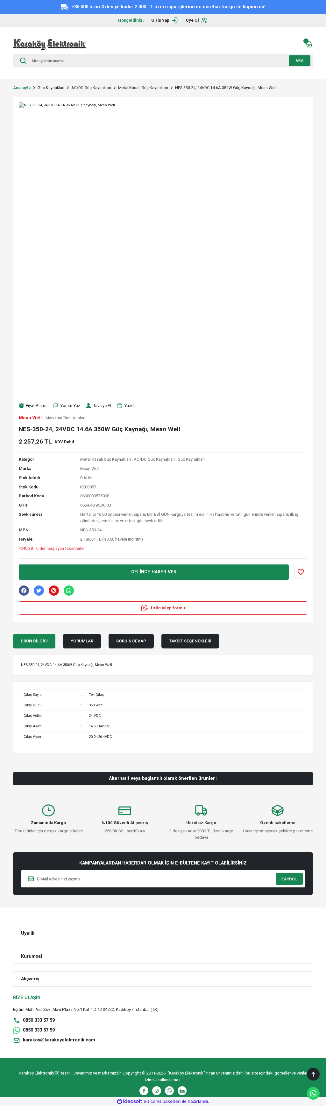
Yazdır (130, 405)
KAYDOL (289, 879)
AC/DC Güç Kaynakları (154, 459)
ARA (299, 60)
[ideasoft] (129, 1101)
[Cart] (309, 44)
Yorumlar (82, 641)
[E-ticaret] (162, 1101)
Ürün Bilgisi (34, 641)
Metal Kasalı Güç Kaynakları (105, 459)
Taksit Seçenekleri (190, 641)
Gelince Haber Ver (154, 572)
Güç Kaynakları (191, 459)
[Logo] (49, 44)
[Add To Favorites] (300, 572)
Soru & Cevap (131, 641)
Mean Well (89, 468)
